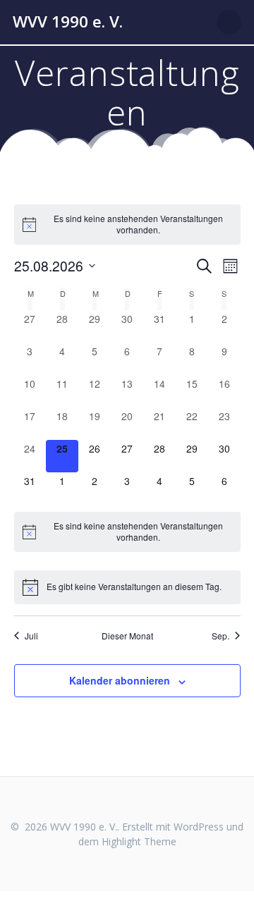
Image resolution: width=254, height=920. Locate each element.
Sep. (220, 636)
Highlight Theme (139, 841)
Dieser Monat (127, 636)
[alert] (127, 224)
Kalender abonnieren (119, 680)
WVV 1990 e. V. (68, 22)
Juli (31, 636)
